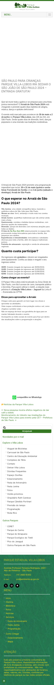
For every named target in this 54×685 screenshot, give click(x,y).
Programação (13, 509)
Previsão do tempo (16, 505)
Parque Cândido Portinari (19, 501)
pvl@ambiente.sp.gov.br (27, 579)
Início (8, 598)
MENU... (8, 14)
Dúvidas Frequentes (16, 471)
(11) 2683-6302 (23, 574)
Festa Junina (13, 486)
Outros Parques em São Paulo (21, 545)
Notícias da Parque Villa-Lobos (18, 404)
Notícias (10, 613)
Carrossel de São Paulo (18, 452)
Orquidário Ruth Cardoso (19, 497)
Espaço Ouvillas (14, 475)
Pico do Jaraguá (15, 541)
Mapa (10, 641)
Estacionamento (15, 479)
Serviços (10, 617)
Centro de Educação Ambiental (22, 456)
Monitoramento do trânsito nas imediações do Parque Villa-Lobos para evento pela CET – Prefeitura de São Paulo (26, 417)
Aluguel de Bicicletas (17, 448)
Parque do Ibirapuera (17, 534)
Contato (11, 463)
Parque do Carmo (15, 530)
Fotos (10, 490)
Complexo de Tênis (16, 460)
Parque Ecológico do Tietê (20, 537)
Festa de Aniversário (17, 482)
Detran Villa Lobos (16, 467)
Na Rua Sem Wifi (17, 231)
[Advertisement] (27, 47)
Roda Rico (12, 513)
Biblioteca (10, 605)
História (9, 602)
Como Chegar (12, 633)
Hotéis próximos (15, 494)
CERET (10, 526)
